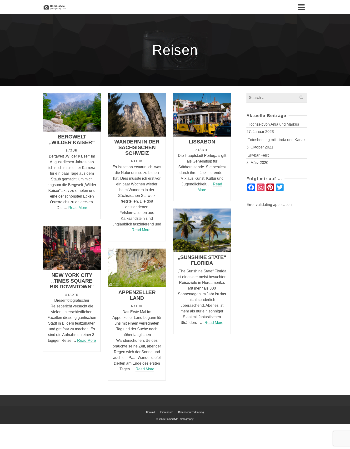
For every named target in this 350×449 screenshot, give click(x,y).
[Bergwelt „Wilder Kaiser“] (72, 112)
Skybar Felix (258, 155)
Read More (77, 208)
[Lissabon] (202, 114)
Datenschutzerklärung (191, 412)
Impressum (166, 412)
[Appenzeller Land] (137, 268)
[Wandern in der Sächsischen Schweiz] (137, 114)
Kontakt (150, 412)
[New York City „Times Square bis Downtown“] (72, 248)
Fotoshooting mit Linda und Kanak (276, 140)
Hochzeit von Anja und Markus (273, 124)
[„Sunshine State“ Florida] (202, 230)
